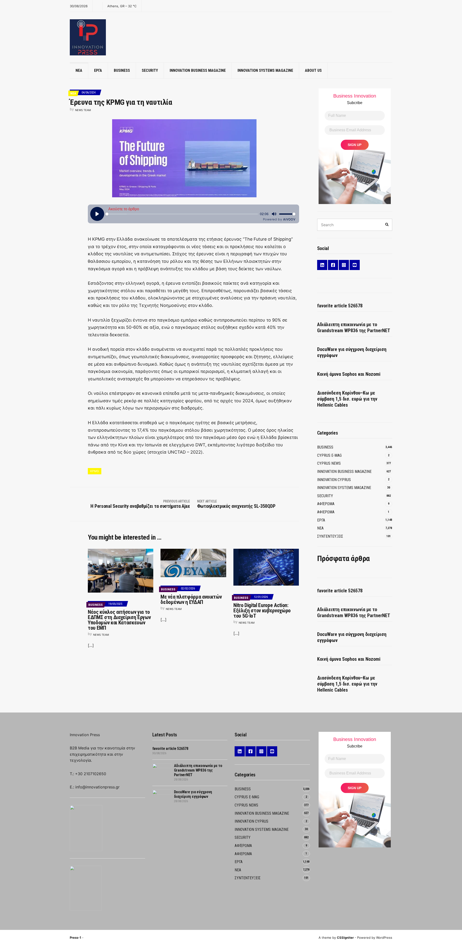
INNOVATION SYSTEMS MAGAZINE (265, 70)
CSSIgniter (345, 937)
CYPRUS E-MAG (329, 455)
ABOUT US (313, 70)
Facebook (333, 265)
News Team (83, 110)
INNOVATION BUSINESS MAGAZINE (198, 70)
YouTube (355, 265)
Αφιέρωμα (325, 504)
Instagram (344, 265)
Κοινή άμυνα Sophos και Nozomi (348, 374)
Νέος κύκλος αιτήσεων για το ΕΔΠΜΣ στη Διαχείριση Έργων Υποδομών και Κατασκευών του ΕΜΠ (119, 620)
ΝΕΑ (79, 70)
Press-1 (75, 937)
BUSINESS (122, 70)
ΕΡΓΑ (98, 70)
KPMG (94, 471)
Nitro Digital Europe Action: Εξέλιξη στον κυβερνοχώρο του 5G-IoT (262, 610)
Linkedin (322, 265)
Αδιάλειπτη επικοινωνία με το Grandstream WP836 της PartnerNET (353, 327)
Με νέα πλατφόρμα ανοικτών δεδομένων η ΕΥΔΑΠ (191, 599)
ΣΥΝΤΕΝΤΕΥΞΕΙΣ (330, 536)
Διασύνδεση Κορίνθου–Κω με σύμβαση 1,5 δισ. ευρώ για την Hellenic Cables (347, 399)
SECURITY (150, 70)
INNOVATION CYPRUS (334, 479)
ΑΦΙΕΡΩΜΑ (325, 512)
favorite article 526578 (340, 306)
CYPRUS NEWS (329, 463)
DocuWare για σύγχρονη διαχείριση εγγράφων (351, 352)
